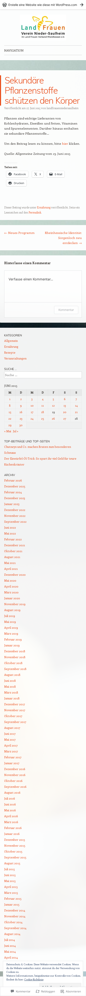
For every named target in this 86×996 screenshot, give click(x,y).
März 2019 (11, 633)
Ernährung (44, 207)
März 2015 (11, 893)
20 (64, 412)
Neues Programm (19, 233)
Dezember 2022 (14, 510)
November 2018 (14, 657)
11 (42, 405)
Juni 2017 (10, 734)
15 (10, 412)
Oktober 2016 (13, 781)
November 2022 (14, 516)
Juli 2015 (9, 869)
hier (65, 143)
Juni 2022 (10, 527)
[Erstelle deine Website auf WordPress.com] (43, 4)
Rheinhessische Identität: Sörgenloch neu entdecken (63, 238)
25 (42, 418)
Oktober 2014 (13, 922)
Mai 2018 (10, 686)
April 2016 (11, 816)
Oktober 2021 (13, 551)
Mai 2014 (10, 952)
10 (32, 405)
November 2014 (14, 916)
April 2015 (11, 887)
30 (21, 425)
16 (20, 412)
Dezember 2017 (14, 704)
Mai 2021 (10, 563)
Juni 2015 (10, 875)
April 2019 (11, 628)
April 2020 (11, 586)
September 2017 (15, 722)
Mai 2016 (10, 810)
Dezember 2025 (14, 486)
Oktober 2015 (13, 851)
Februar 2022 (13, 539)
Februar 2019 (13, 639)
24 (31, 418)
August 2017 (12, 728)
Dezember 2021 (14, 545)
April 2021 (11, 569)
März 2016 (11, 822)
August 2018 (12, 675)
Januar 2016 (12, 834)
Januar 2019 (12, 645)
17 (32, 412)
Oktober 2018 (13, 663)
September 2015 (15, 857)
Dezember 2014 (14, 910)
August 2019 (12, 610)
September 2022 (15, 522)
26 (53, 418)
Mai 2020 (10, 580)
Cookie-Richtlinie (33, 979)
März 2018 (11, 692)
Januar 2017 (11, 763)
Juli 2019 (9, 616)
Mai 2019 (10, 622)
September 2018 (15, 669)
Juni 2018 (10, 681)
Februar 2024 (13, 492)
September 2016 (15, 787)
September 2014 (15, 928)
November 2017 (14, 710)
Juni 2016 (10, 804)
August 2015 (12, 863)
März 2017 (11, 751)
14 (76, 405)
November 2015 (14, 845)
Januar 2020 (12, 598)
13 (64, 405)
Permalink (35, 212)
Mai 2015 (10, 881)
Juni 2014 (10, 946)
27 (64, 418)
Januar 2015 (11, 904)
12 (53, 405)
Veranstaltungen (15, 358)
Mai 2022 (10, 533)
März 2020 (11, 592)
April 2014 (11, 957)
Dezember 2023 (14, 498)
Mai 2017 (10, 739)
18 (42, 412)
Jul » (15, 431)
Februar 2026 (13, 480)
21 (76, 412)
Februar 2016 (13, 828)
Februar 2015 (13, 899)
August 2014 (12, 934)
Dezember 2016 (14, 769)
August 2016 (12, 792)
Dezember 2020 (15, 575)
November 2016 (14, 775)
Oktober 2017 (13, 716)
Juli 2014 (9, 940)
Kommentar (66, 310)
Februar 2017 (13, 757)
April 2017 (11, 745)
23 (21, 418)
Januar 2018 (12, 698)
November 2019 (14, 604)
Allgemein (11, 341)
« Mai (7, 431)
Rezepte (9, 352)
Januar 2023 (11, 504)
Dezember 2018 (14, 651)
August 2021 (12, 557)
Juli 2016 (9, 798)
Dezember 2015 (14, 840)
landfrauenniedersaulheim (62, 108)
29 (9, 425)
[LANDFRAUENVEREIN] (43, 27)
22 (9, 418)
